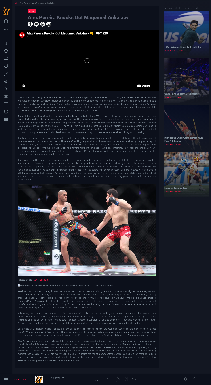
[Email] (48, 24)
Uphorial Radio (40, 280)
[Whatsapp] (42, 24)
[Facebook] (30, 24)
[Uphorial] (39, 379)
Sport (32, 11)
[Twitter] (36, 24)
